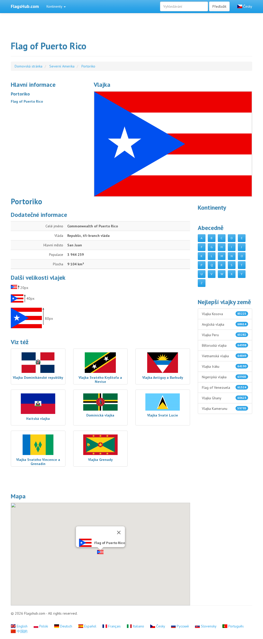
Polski (43, 626)
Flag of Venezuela (224, 387)
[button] (100, 552)
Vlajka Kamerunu (224, 408)
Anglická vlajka (224, 324)
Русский (183, 626)
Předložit (219, 6)
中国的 (21, 631)
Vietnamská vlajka (224, 356)
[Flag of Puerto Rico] (173, 144)
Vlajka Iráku (224, 366)
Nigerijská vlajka (224, 377)
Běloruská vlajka (224, 345)
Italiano (138, 626)
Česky (247, 6)
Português (235, 626)
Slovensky (208, 626)
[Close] (118, 532)
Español (90, 626)
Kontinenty (54, 6)
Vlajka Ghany (224, 398)
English (22, 626)
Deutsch (66, 626)
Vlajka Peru (224, 335)
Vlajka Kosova (224, 314)
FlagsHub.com (25, 6)
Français (114, 626)
